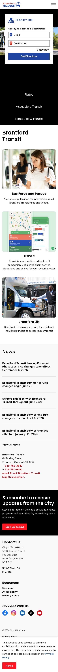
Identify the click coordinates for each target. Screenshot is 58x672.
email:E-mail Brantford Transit (21, 473)
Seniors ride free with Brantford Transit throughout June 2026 (23, 400)
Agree (9, 665)
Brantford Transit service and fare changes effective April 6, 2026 (25, 416)
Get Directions (29, 56)
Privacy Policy (10, 595)
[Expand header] (53, 4)
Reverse (44, 49)
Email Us (7, 571)
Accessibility (10, 591)
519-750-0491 (13, 469)
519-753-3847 (14, 465)
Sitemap (7, 587)
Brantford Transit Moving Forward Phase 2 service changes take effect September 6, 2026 (26, 367)
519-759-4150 (11, 568)
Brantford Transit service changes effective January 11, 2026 (25, 432)
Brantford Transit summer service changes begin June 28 (25, 384)
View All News (11, 444)
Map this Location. (13, 476)
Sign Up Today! (15, 526)
